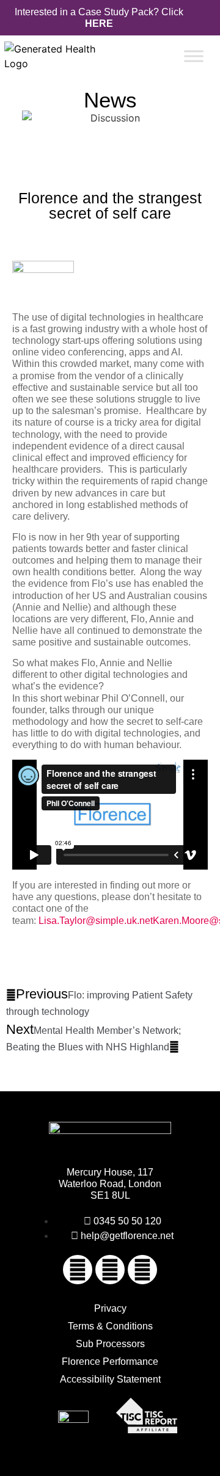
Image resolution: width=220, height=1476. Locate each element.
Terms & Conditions (110, 1326)
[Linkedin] (142, 1269)
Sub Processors (110, 1344)
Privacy (110, 1308)
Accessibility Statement (110, 1379)
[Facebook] (77, 1269)
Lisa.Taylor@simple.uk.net (95, 920)
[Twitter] (110, 1269)
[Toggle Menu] (194, 56)
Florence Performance (110, 1361)
